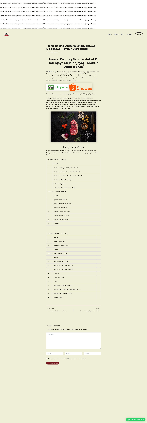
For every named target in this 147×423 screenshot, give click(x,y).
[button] (139, 34)
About (116, 34)
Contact (129, 34)
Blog (122, 34)
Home (110, 34)
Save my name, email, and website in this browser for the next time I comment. (67, 358)
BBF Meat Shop (51, 72)
